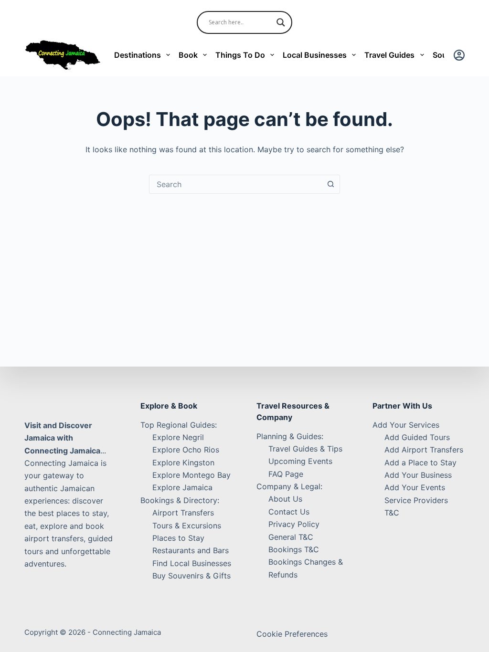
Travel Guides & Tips (305, 448)
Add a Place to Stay (420, 462)
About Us (285, 499)
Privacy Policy (293, 524)
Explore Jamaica (182, 487)
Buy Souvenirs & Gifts (191, 575)
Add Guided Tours (417, 437)
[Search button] (330, 184)
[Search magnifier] (280, 22)
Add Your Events (414, 487)
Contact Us (288, 511)
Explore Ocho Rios (185, 449)
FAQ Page (285, 474)
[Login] (459, 55)
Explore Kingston (183, 462)
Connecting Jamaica (127, 632)
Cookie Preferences (292, 634)
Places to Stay (178, 538)
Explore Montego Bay (191, 475)
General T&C (290, 537)
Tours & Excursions (186, 525)
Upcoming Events (300, 461)
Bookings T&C (293, 549)
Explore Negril (178, 437)
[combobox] (235, 184)
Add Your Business (418, 475)
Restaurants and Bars (190, 550)
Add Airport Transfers (423, 449)
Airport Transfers (183, 512)
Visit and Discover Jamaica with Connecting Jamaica (62, 438)
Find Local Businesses (191, 563)
